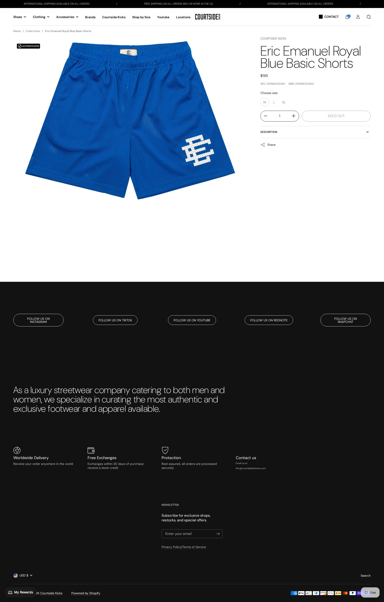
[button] (347, 17)
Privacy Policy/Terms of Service (184, 547)
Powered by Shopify (85, 593)
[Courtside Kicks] (207, 17)
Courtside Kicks (273, 38)
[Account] (358, 17)
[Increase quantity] (295, 116)
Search (366, 576)
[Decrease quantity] (264, 116)
